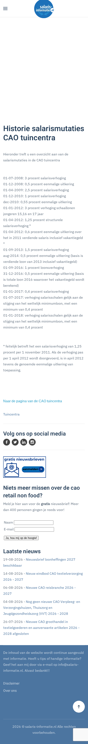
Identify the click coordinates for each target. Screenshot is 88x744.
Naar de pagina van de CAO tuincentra (32, 401)
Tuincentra (11, 414)
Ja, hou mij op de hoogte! (21, 538)
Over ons (10, 690)
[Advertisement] (44, 72)
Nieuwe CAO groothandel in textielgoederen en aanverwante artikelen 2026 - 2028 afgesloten (41, 628)
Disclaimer (11, 683)
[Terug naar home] (44, 8)
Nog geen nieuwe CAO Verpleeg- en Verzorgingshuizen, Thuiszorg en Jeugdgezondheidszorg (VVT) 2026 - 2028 (41, 607)
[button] (5, 8)
